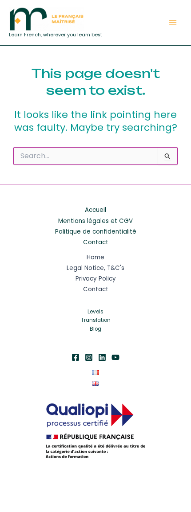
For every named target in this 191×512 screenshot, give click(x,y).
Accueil (95, 210)
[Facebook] (76, 357)
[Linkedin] (102, 357)
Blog (95, 328)
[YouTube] (115, 357)
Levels (95, 311)
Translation (96, 320)
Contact (95, 242)
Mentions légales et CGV (95, 221)
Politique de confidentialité (95, 231)
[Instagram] (89, 357)
